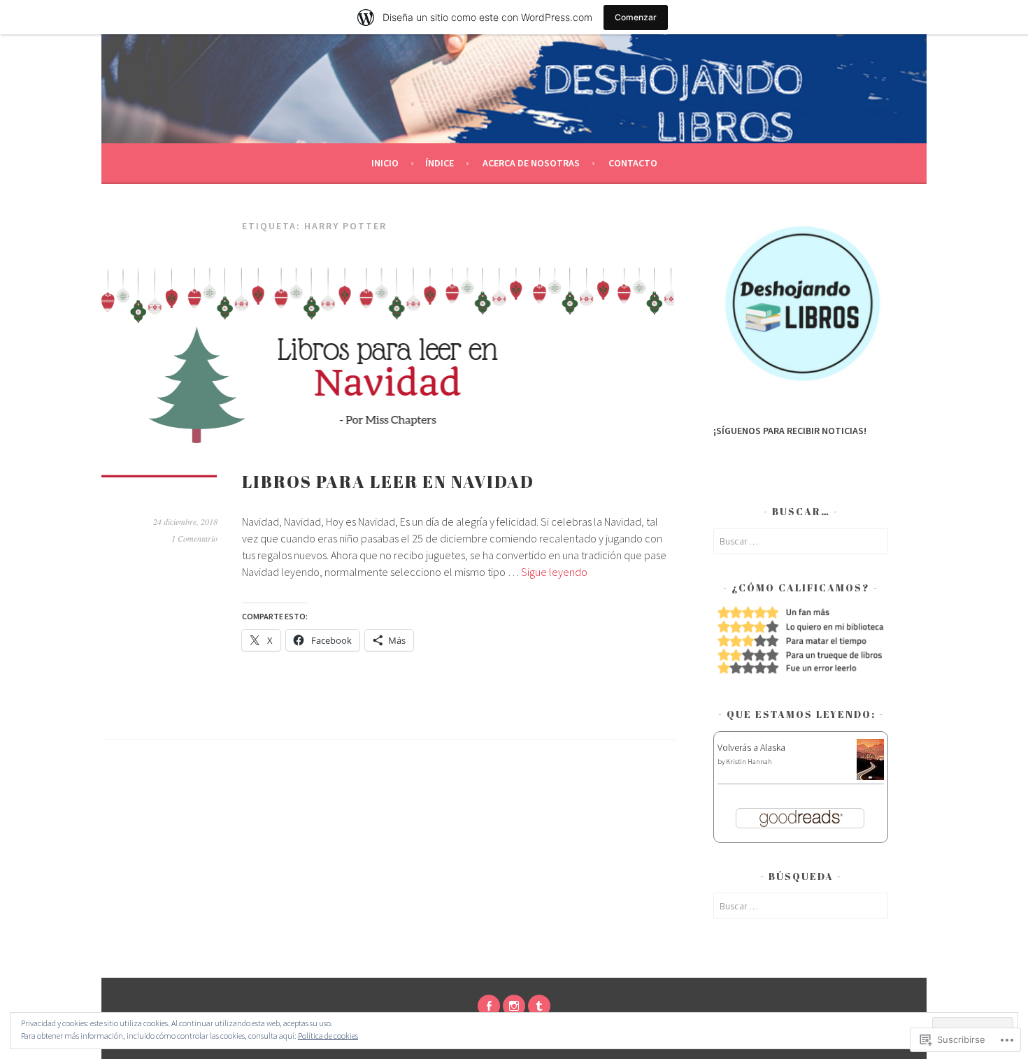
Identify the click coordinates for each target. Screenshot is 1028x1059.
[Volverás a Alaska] (870, 776)
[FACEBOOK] (489, 1006)
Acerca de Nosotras (531, 163)
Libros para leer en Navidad (388, 481)
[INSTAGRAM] (514, 1006)
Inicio (385, 163)
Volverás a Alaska (751, 747)
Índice (439, 163)
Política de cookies (328, 1035)
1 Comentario (194, 538)
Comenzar (636, 17)
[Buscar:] (800, 541)
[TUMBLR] (539, 1006)
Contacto (632, 163)
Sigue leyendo (554, 572)
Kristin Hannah (749, 761)
